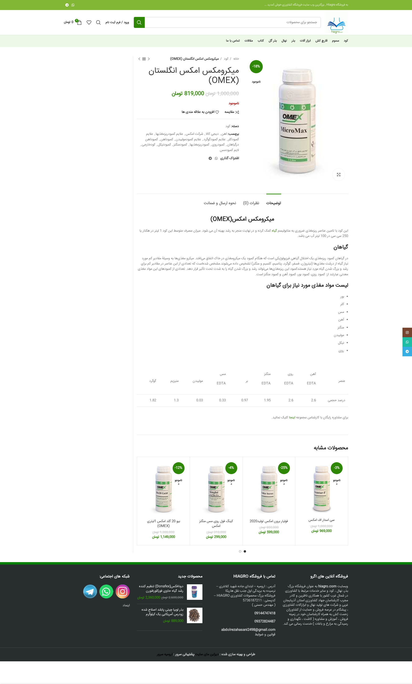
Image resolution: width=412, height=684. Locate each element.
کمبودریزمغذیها (199, 144)
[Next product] (139, 59)
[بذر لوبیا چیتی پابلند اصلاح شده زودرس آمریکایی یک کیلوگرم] (194, 616)
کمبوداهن (166, 139)
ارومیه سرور (164, 654)
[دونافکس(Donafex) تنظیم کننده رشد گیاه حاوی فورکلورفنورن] (194, 592)
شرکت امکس (194, 134)
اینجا (292, 417)
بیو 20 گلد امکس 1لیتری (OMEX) (163, 524)
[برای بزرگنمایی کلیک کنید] (339, 175)
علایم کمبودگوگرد (215, 139)
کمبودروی (218, 144)
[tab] (273, 201)
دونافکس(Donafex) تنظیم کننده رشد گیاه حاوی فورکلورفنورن (161, 589)
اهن (224, 134)
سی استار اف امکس (322, 520)
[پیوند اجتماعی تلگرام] (67, 5)
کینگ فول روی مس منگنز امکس (216, 524)
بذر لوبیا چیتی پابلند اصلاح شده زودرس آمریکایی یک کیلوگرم (162, 612)
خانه (235, 59)
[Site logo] (337, 22)
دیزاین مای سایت (207, 654)
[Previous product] (148, 59)
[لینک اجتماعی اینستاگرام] (407, 332)
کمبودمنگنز (180, 144)
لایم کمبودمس (229, 150)
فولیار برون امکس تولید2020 (269, 521)
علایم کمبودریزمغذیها (169, 134)
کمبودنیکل (164, 144)
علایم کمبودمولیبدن (188, 139)
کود (225, 59)
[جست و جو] (139, 22)
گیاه (274, 230)
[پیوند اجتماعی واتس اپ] (73, 5)
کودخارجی (148, 144)
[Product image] (321, 488)
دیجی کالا (212, 134)
